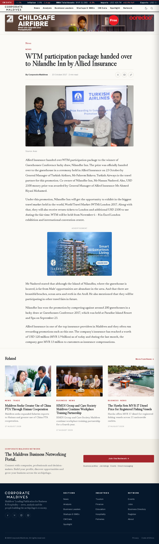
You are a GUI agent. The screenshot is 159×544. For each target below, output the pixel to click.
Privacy (135, 538)
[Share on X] (117, 74)
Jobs (130, 504)
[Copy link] (131, 74)
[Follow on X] (14, 515)
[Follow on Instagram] (21, 515)
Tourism (99, 499)
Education (100, 509)
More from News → (145, 359)
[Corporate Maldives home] (14, 8)
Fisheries (100, 519)
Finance (99, 504)
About (131, 519)
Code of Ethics (147, 538)
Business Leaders (64, 8)
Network (127, 8)
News (37, 8)
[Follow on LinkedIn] (28, 515)
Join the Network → (118, 458)
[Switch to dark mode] (146, 8)
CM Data (102, 8)
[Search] (151, 8)
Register (132, 514)
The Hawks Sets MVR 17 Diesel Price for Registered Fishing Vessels (130, 407)
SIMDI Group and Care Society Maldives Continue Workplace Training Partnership (76, 409)
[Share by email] (124, 74)
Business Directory (137, 509)
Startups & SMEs (86, 8)
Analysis (47, 8)
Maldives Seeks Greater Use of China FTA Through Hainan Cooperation (28, 407)
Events (131, 499)
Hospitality (101, 514)
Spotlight (115, 8)
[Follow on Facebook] (7, 515)
